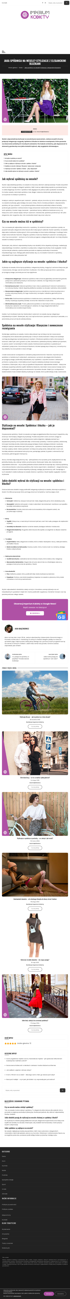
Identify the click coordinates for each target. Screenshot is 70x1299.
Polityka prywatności (9, 1205)
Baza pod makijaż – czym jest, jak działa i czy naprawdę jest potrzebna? (30, 1079)
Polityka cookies (7, 1209)
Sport (4, 1184)
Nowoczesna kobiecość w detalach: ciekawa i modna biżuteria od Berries (31, 1065)
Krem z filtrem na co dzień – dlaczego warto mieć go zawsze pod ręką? (30, 1075)
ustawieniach (17, 1296)
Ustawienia (60, 1294)
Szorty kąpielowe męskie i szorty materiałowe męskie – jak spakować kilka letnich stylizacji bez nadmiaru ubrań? (34, 1060)
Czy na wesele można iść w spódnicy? (15, 161)
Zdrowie (4, 1194)
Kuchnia (4, 1166)
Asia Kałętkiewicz (43, 132)
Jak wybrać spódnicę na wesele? (13, 158)
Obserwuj (36, 613)
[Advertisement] (35, 37)
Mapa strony (6, 1215)
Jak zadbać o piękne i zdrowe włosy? (18, 1070)
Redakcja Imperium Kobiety (35, 722)
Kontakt (4, 3)
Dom (3, 1161)
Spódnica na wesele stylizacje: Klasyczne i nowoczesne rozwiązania (23, 166)
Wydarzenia (6, 1229)
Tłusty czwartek (7, 1243)
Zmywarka (5, 1234)
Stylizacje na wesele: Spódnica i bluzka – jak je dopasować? (21, 168)
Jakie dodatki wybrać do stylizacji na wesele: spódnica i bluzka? (22, 171)
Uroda (4, 1189)
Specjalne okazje (7, 1180)
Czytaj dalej (35, 726)
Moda (35, 129)
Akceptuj (48, 1294)
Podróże (5, 1175)
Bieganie (5, 1239)
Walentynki (6, 1248)
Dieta (4, 1156)
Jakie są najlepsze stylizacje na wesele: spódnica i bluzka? (20, 163)
